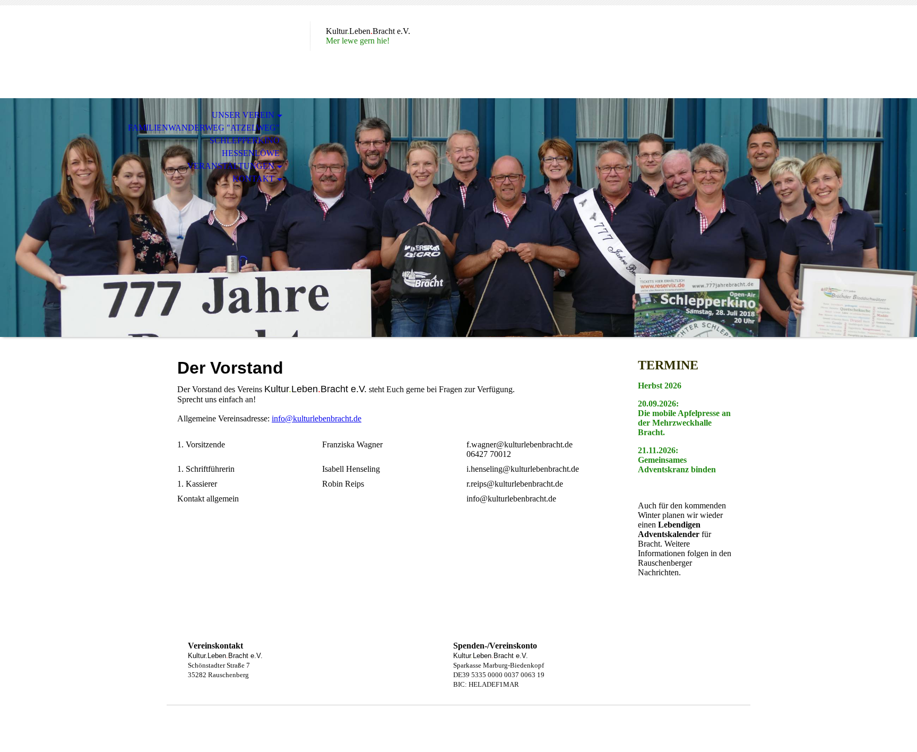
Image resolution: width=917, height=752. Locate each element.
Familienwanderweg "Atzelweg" (204, 127)
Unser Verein (243, 114)
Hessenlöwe (251, 153)
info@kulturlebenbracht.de (316, 418)
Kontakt (253, 178)
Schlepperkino (245, 140)
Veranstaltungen (230, 165)
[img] (458, 217)
